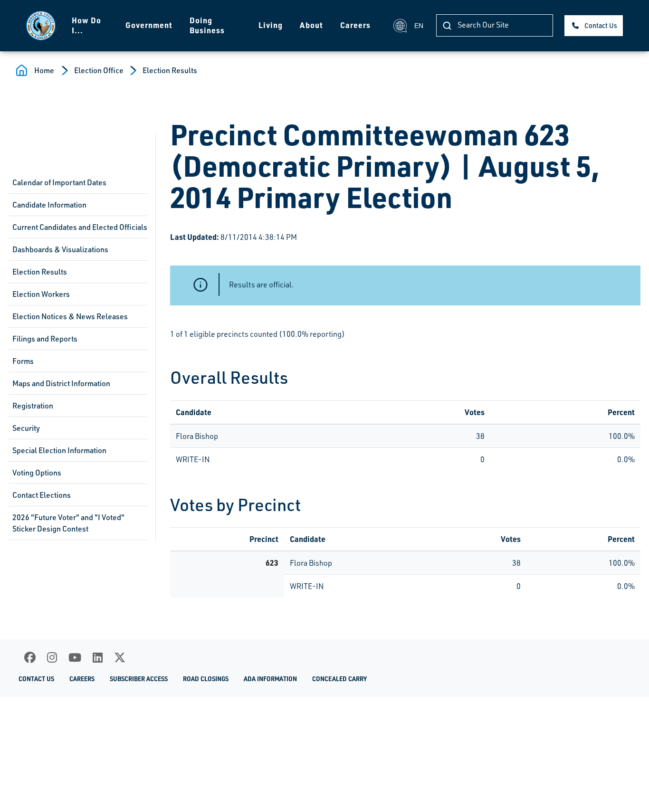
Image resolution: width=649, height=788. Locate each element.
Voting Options (36, 472)
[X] (119, 657)
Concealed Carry (339, 679)
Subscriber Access (139, 679)
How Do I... (86, 25)
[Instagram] (52, 657)
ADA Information (270, 679)
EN (418, 25)
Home (44, 70)
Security (26, 428)
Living (270, 25)
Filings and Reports (44, 338)
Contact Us (600, 25)
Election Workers (41, 294)
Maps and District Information (61, 383)
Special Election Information (59, 450)
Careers (355, 25)
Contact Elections (41, 495)
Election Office (99, 70)
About (311, 25)
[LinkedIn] (97, 657)
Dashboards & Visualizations (60, 249)
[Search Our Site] (447, 25)
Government (148, 25)
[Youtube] (75, 657)
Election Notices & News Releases (70, 316)
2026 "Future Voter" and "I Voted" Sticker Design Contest (68, 523)
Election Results (170, 70)
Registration (32, 405)
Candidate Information (49, 204)
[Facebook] (30, 657)
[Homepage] (41, 26)
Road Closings (206, 679)
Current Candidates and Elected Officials (79, 227)
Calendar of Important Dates (59, 182)
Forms (23, 361)
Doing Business (207, 25)
